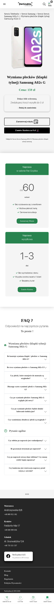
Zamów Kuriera (27, 289)
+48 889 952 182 (10, 514)
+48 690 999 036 (10, 530)
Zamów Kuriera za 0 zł (25, 130)
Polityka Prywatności (12, 583)
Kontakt (7, 571)
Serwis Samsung (28, 14)
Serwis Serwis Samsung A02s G (21, 139)
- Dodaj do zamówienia (27, 108)
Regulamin (8, 579)
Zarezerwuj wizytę (24, 121)
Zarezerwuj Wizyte (27, 221)
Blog (6, 575)
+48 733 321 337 (10, 546)
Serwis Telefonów (11, 14)
